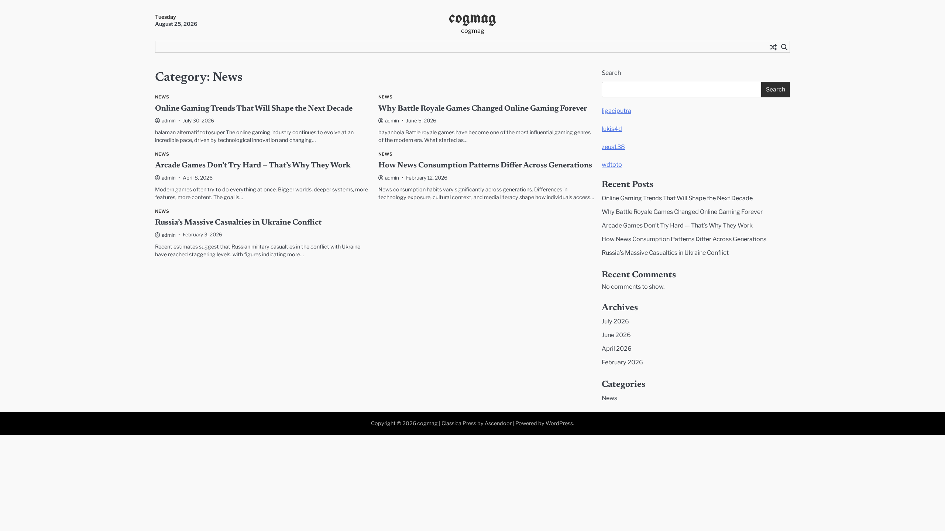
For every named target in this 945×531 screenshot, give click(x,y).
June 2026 (616, 335)
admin (169, 121)
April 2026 (617, 348)
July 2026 (615, 321)
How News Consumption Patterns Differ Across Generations (485, 166)
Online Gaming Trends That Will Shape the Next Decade (254, 109)
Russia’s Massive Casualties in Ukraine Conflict (238, 223)
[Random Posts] (773, 46)
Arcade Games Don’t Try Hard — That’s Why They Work (253, 166)
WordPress (559, 423)
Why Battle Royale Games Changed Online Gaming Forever (482, 109)
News (162, 97)
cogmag (472, 17)
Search (611, 72)
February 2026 (622, 362)
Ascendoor (498, 423)
